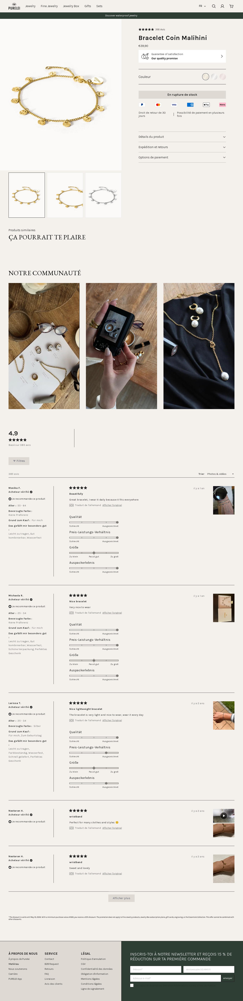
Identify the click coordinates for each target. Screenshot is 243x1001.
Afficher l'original (112, 505)
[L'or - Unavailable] (205, 77)
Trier (202, 473)
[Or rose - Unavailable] (223, 77)
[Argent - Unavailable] (214, 77)
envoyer (227, 978)
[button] (152, 29)
